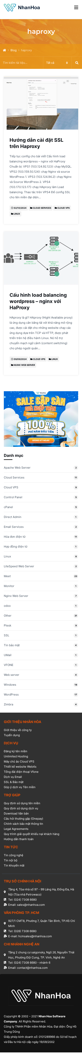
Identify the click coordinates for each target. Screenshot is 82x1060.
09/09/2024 (20, 359)
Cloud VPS (63, 208)
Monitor (9, 586)
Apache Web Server (17, 467)
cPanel (8, 507)
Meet (7, 576)
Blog (13, 50)
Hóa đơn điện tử (14, 536)
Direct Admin (12, 517)
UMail (7, 655)
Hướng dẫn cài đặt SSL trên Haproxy (36, 143)
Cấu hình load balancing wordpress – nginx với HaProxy (38, 301)
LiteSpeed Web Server (19, 566)
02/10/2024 (20, 208)
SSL (6, 635)
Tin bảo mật (12, 645)
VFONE (8, 665)
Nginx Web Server (24, 365)
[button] (76, 7)
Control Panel (13, 497)
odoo (7, 606)
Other (7, 615)
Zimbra (8, 704)
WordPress (11, 694)
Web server (11, 675)
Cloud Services (42, 208)
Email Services (14, 527)
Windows (10, 684)
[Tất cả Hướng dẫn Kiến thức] (41, 63)
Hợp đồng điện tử (15, 546)
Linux (17, 213)
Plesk (7, 625)
